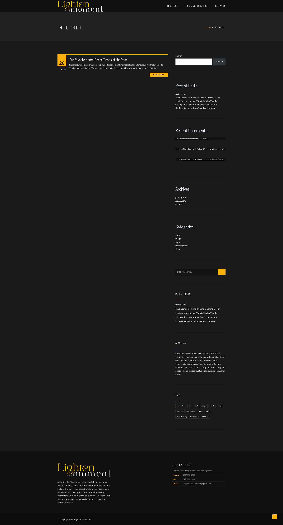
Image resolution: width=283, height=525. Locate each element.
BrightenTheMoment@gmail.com (197, 483)
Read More (158, 74)
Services (172, 6)
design (203, 406)
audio (178, 235)
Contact (220, 6)
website (205, 416)
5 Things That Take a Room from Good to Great (196, 104)
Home (208, 27)
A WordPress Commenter (185, 139)
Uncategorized (182, 245)
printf (208, 411)
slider (177, 242)
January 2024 (181, 197)
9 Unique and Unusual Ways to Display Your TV (196, 101)
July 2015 (179, 204)
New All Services (196, 6)
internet (180, 411)
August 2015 (180, 201)
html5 (212, 406)
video (177, 249)
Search (178, 55)
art (190, 406)
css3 (196, 406)
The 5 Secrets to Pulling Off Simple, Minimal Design (197, 97)
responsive (194, 416)
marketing (191, 411)
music (200, 411)
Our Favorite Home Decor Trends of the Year (98, 59)
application (181, 406)
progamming (182, 416)
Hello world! (180, 94)
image (178, 238)
